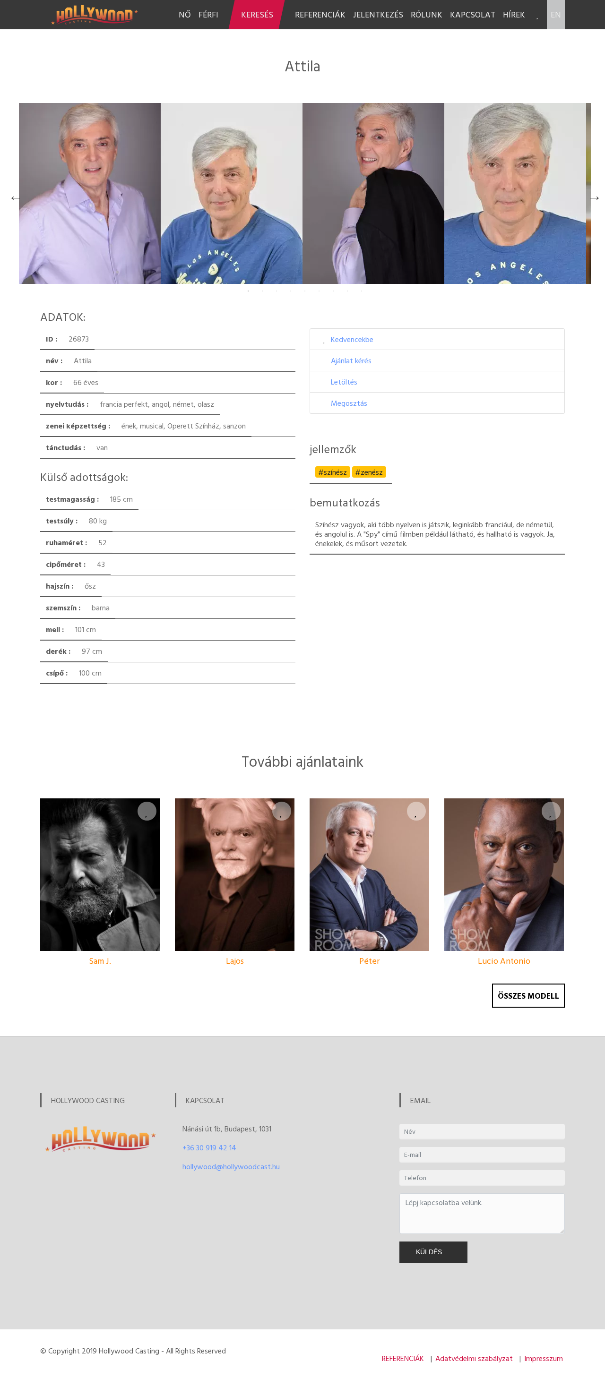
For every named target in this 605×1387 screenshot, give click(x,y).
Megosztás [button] (349, 403)
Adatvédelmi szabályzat (474, 1358)
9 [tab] (361, 291)
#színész (332, 472)
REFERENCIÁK (320, 14)
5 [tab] (305, 291)
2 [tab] (262, 291)
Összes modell (528, 996)
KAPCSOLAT (472, 14)
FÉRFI (208, 14)
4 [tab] (290, 291)
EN (556, 14)
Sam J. (100, 960)
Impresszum (543, 1358)
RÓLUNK (426, 14)
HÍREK (514, 14)
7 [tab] (333, 291)
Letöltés (344, 381)
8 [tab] (347, 291)
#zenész (369, 472)
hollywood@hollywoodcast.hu (231, 1166)
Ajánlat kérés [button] (351, 360)
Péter (369, 960)
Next (592, 193)
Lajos (235, 960)
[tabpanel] (90, 193)
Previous (13, 193)
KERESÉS (257, 14)
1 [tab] (248, 291)
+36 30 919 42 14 (209, 1147)
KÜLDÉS (431, 1252)
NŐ (185, 14)
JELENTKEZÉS (378, 14)
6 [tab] (319, 291)
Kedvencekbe (352, 339)
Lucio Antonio (504, 960)
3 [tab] (276, 291)
